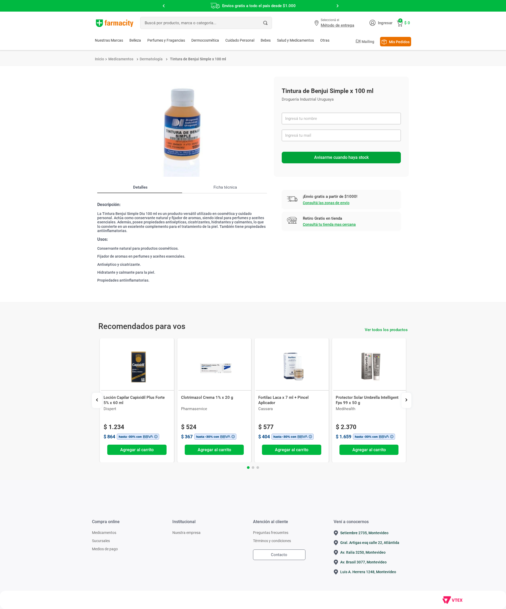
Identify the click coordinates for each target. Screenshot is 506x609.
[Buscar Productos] (265, 23)
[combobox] (206, 23)
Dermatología (151, 59)
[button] (335, 23)
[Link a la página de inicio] (99, 59)
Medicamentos (120, 59)
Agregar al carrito (137, 449)
